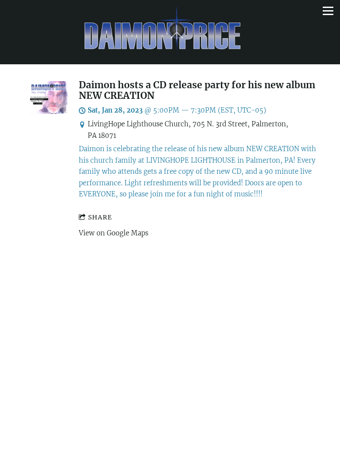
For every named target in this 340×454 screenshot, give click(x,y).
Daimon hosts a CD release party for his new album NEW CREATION (197, 90)
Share (100, 217)
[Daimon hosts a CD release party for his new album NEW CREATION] (49, 111)
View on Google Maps (113, 233)
